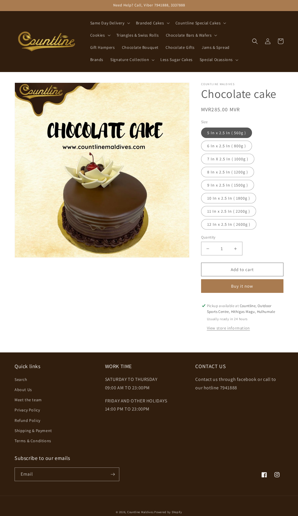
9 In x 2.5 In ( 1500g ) (227, 185)
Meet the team (28, 399)
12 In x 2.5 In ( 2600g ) (228, 224)
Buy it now (242, 286)
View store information (228, 328)
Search (21, 379)
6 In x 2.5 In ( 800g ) (226, 145)
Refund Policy (27, 420)
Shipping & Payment (33, 430)
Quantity (208, 237)
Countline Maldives (140, 512)
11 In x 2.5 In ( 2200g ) (228, 211)
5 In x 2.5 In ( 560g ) (226, 132)
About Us (23, 389)
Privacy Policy (27, 410)
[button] (109, 23)
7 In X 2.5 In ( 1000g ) (227, 159)
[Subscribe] (112, 474)
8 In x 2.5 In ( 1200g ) (227, 172)
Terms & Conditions (33, 440)
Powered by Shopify (168, 512)
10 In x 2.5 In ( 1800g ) (228, 198)
